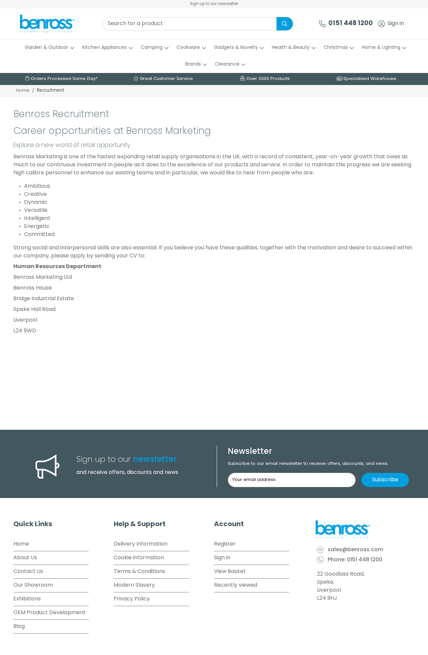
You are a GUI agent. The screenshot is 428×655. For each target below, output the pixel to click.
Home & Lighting (381, 47)
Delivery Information (141, 544)
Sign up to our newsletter (214, 4)
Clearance (227, 64)
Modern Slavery (134, 585)
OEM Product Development (49, 613)
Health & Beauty (291, 47)
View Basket (230, 571)
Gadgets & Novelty (236, 47)
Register (225, 544)
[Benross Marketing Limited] (364, 529)
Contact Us (28, 571)
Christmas (336, 47)
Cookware (188, 47)
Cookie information (139, 558)
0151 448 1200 (350, 23)
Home (22, 90)
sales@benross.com (355, 550)
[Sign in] (381, 23)
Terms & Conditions (139, 571)
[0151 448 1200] (322, 23)
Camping (152, 47)
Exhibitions (27, 599)
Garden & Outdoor (46, 47)
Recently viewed (235, 585)
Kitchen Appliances (104, 47)
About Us (25, 558)
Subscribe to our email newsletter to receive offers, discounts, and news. (308, 464)
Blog (19, 626)
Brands (193, 64)
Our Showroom (33, 585)
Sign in (396, 23)
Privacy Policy (132, 599)
